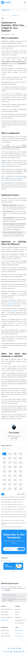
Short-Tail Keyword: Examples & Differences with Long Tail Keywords (13, 523)
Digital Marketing (4, 612)
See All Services (4, 620)
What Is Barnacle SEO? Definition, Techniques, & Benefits (13, 497)
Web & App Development (6, 617)
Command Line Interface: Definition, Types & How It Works (13, 506)
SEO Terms (8, 15)
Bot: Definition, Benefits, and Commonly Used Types (12, 504)
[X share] (4, 561)
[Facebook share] (7, 561)
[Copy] (2, 18)
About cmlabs (18, 609)
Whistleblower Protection (20, 620)
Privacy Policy (18, 633)
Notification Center (5, 630)
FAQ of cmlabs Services (6, 636)
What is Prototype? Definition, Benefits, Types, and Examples (14, 514)
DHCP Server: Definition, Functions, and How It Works (12, 509)
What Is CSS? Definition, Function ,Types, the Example (12, 520)
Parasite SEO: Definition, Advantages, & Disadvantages (12, 499)
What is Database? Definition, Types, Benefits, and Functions (14, 511)
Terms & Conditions (19, 630)
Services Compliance (19, 622)
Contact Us (17, 612)
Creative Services (4, 614)
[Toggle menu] (24, 2)
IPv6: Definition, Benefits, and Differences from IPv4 (12, 502)
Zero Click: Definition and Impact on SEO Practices (11, 526)
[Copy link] (9, 561)
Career (16, 614)
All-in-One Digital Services (6, 609)
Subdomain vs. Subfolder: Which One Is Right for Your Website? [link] (16, 15)
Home (2, 15)
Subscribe (21, 549)
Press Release (18, 617)
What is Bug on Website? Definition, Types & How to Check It (13, 517)
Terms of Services (18, 636)
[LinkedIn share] (2, 561)
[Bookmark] (26, 26)
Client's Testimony (4, 633)
